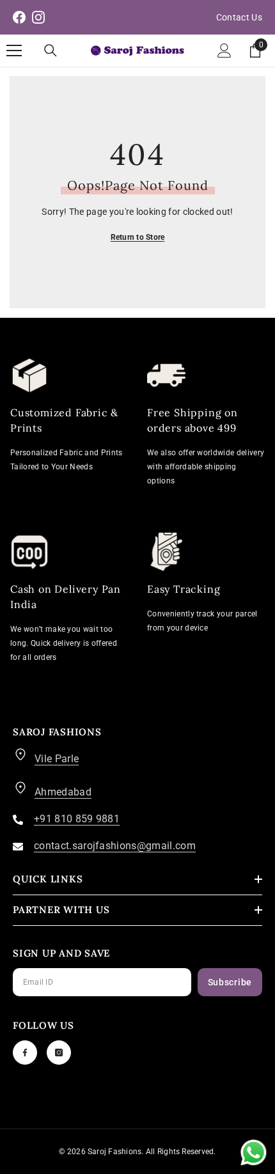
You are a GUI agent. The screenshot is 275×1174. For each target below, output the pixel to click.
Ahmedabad (63, 792)
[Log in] (224, 50)
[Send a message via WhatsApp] (254, 1153)
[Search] (50, 50)
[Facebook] (25, 1052)
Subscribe (230, 982)
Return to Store (138, 237)
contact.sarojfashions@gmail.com (115, 846)
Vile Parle (57, 759)
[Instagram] (59, 1052)
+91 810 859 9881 (77, 819)
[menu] (14, 50)
